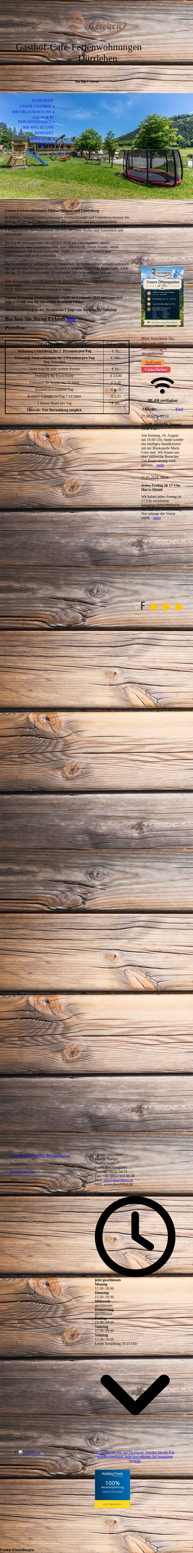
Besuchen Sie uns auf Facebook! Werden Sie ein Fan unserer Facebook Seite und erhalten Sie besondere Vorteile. (135, 1456)
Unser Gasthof (35, 106)
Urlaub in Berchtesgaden (36, 119)
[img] (96, 25)
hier (71, 319)
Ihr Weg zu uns (38, 127)
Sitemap (45, 144)
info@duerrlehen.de (118, 1180)
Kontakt (44, 133)
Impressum (40, 139)
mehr (160, 465)
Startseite (43, 101)
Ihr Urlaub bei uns (31, 112)
